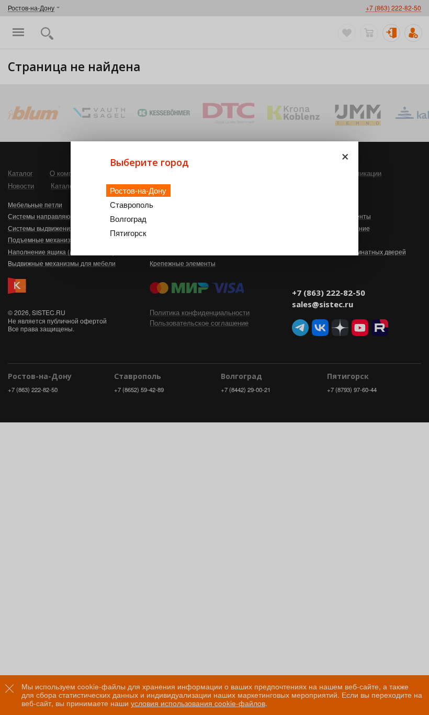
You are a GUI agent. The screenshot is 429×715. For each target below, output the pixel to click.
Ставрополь (131, 204)
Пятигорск (128, 232)
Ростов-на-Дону (138, 190)
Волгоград (128, 218)
